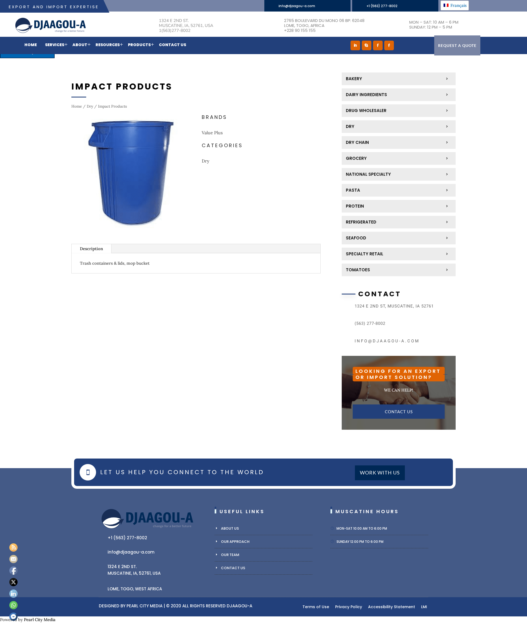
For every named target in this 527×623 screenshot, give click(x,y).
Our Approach (235, 541)
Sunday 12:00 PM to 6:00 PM (360, 541)
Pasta (353, 190)
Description (91, 248)
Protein (355, 206)
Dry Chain (357, 142)
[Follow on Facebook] (378, 45)
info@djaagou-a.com (297, 6)
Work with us (380, 473)
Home (30, 45)
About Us (230, 528)
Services (54, 45)
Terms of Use (315, 607)
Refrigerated (361, 222)
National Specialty (368, 174)
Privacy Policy (348, 607)
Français (458, 5)
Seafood (356, 238)
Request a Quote (457, 45)
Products (139, 45)
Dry (90, 106)
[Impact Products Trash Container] (130, 231)
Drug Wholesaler (366, 110)
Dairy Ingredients (366, 94)
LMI (424, 607)
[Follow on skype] (366, 45)
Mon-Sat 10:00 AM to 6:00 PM (362, 528)
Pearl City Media (144, 606)
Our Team (230, 554)
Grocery (356, 158)
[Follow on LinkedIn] (355, 45)
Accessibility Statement (391, 607)
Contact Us (172, 45)
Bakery (354, 79)
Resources (108, 45)
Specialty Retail (364, 254)
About (79, 45)
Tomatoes (358, 270)
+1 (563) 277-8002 (381, 6)
